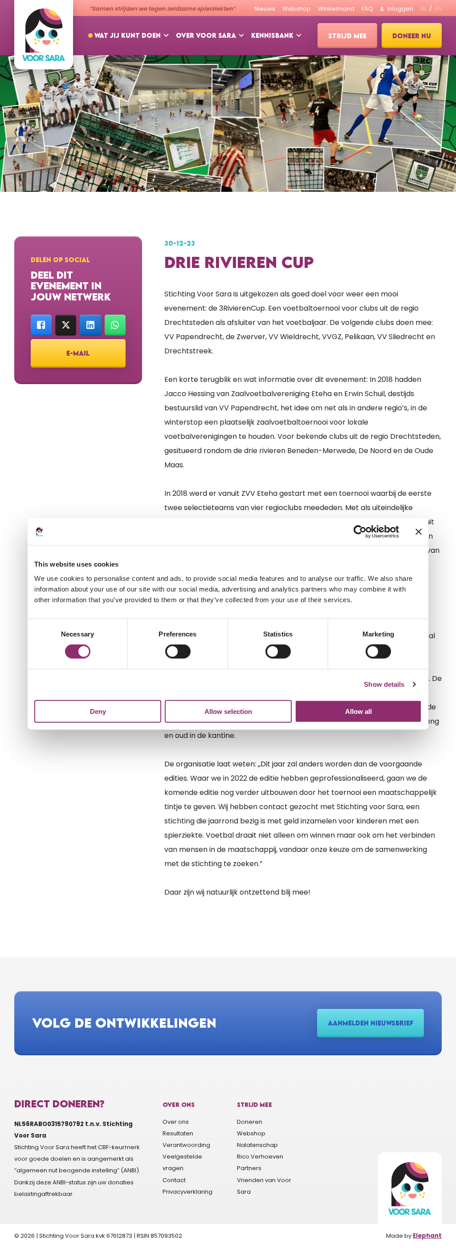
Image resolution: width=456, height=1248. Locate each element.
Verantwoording (186, 1145)
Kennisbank (272, 35)
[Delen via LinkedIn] (90, 325)
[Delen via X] (65, 325)
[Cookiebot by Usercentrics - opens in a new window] (360, 532)
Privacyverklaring (187, 1191)
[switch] (178, 651)
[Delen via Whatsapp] (115, 325)
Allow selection (228, 711)
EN (438, 9)
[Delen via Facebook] (41, 325)
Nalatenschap (257, 1145)
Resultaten (178, 1133)
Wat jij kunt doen (127, 35)
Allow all (358, 711)
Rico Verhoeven (260, 1156)
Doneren (249, 1122)
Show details (384, 684)
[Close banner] (418, 532)
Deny (98, 711)
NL (423, 9)
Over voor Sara (206, 35)
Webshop (251, 1133)
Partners (249, 1168)
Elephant (427, 1236)
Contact (174, 1180)
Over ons (176, 1122)
